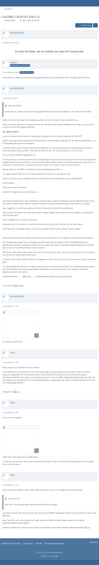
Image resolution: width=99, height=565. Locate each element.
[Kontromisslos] (1, 3)
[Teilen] (95, 25)
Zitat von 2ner (14, 498)
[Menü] (95, 3)
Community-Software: (49, 552)
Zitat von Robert (15, 105)
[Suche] (82, 3)
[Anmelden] (89, 3)
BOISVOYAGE (9, 20)
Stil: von (49, 556)
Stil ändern (94, 542)
